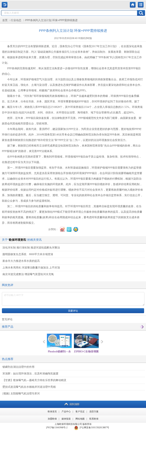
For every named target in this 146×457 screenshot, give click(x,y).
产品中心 (66, 411)
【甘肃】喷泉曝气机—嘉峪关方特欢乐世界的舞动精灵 (34, 380)
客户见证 (80, 411)
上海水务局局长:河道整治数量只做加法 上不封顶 (31, 267)
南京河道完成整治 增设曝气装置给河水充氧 (28, 274)
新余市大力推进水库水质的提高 (21, 261)
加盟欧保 (52, 418)
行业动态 (16, 20)
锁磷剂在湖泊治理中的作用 (18, 366)
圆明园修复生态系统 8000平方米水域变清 (27, 254)
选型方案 (93, 411)
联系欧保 (93, 418)
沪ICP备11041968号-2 (56, 427)
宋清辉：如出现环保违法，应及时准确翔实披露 (30, 373)
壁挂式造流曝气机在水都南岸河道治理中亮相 (29, 386)
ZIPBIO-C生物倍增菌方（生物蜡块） (86, 355)
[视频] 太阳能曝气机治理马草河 (21, 393)
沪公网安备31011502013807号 (93, 427)
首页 (5, 20)
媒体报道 (66, 418)
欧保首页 (52, 411)
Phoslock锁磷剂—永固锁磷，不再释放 (59, 355)
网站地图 (80, 418)
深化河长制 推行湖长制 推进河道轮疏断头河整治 (31, 247)
